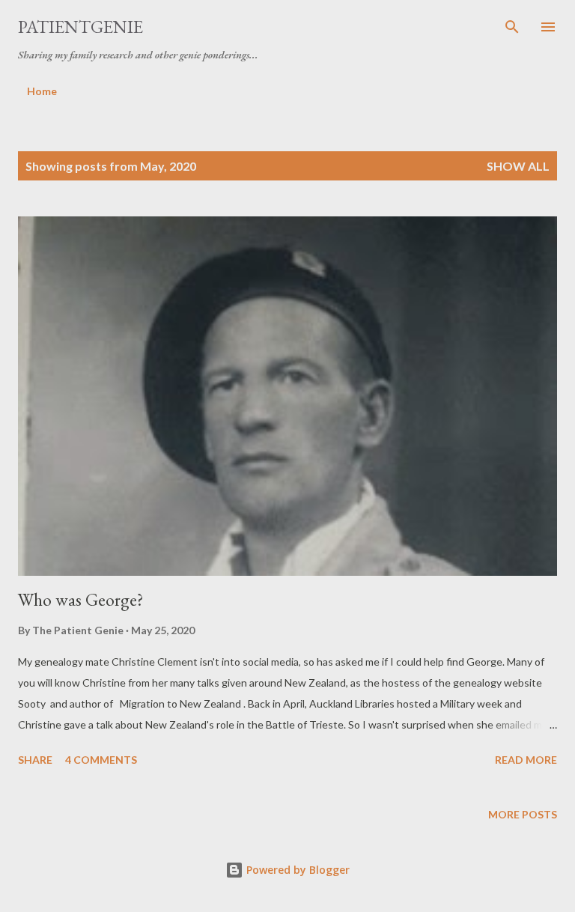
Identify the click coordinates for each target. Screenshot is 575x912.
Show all (518, 166)
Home (42, 91)
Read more (526, 759)
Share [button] (35, 759)
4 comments (101, 759)
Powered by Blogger (296, 870)
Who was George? (81, 599)
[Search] (512, 27)
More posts (522, 814)
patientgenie (80, 26)
